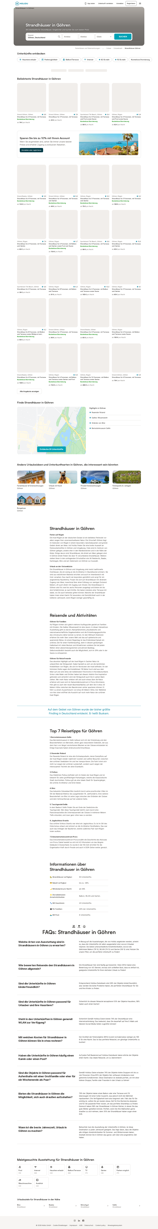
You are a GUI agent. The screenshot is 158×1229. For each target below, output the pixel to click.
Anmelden (119, 3)
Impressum (73, 1225)
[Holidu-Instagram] (75, 1221)
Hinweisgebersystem (115, 1225)
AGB (80, 1225)
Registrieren (131, 3)
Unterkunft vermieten (105, 3)
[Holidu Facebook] (83, 1221)
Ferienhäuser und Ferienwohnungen (87, 48)
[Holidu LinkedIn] (79, 1221)
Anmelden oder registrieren (31, 150)
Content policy (100, 1225)
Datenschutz (88, 1225)
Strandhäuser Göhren (132, 48)
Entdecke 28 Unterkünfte (51, 449)
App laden (91, 3)
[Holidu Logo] (26, 3)
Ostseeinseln (118, 48)
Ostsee (108, 48)
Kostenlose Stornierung (140, 60)
